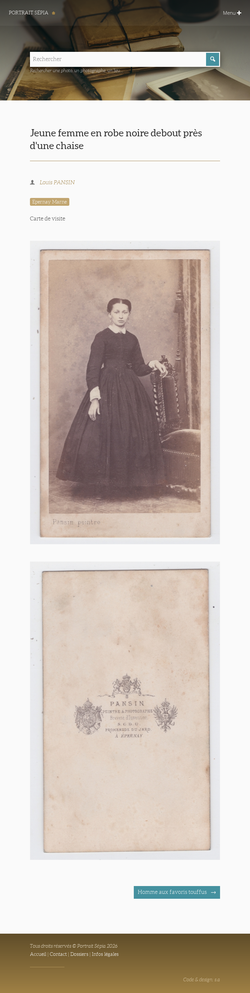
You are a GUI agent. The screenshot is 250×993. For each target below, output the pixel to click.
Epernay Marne (49, 201)
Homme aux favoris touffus (173, 892)
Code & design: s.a (201, 979)
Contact (58, 954)
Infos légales (105, 954)
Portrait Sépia (29, 12)
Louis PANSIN (57, 182)
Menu (230, 12)
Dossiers (79, 954)
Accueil (38, 954)
